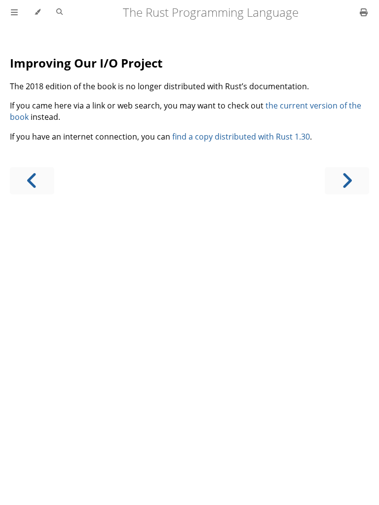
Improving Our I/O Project (86, 63)
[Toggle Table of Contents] (14, 12)
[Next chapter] (347, 180)
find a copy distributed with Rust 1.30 (241, 136)
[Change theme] (37, 12)
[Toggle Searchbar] (59, 12)
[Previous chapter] (32, 180)
